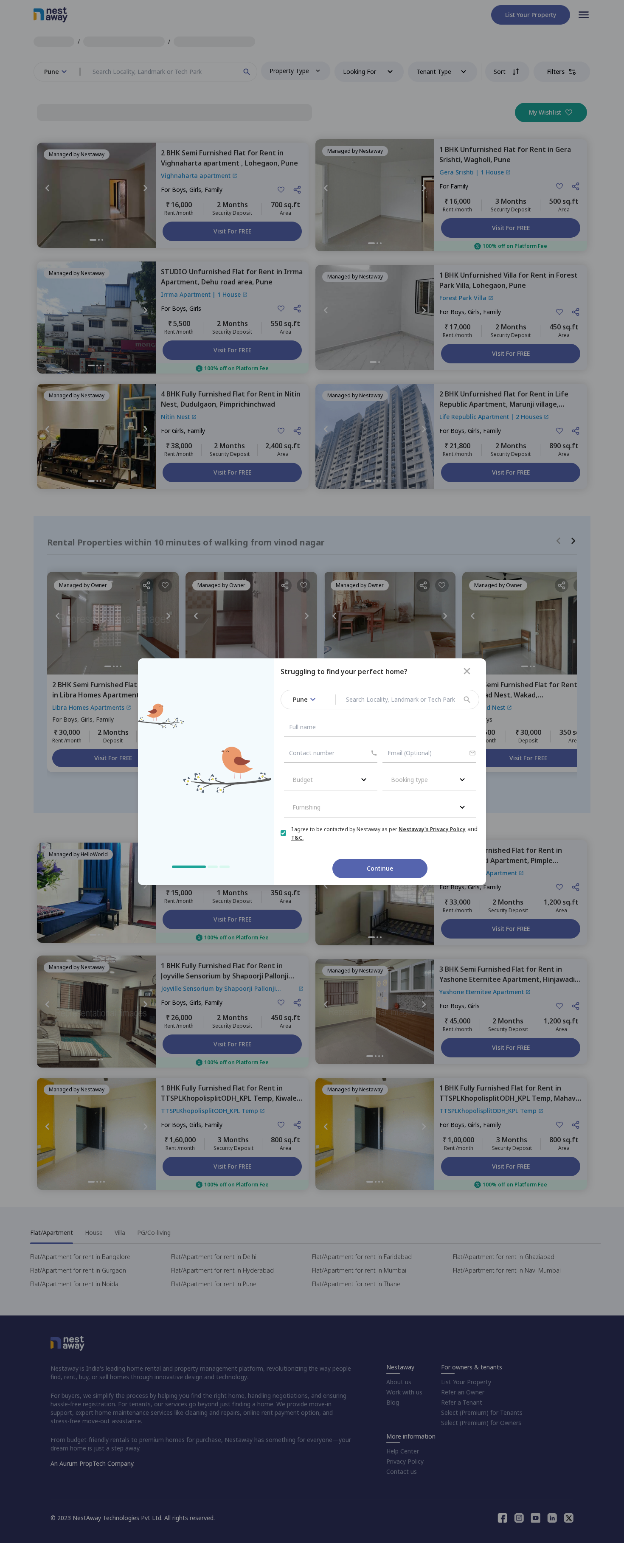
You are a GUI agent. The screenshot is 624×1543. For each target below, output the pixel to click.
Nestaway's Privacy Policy (432, 829)
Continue (380, 868)
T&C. (297, 837)
